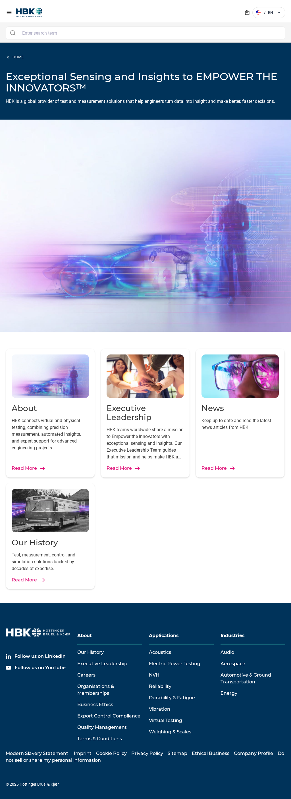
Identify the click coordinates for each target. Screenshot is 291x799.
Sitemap (177, 753)
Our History (90, 652)
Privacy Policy (147, 753)
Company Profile (253, 753)
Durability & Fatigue (172, 697)
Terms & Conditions (99, 738)
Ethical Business (210, 753)
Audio (227, 652)
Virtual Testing (165, 720)
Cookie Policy (111, 753)
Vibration (159, 709)
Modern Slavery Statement (37, 753)
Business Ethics (95, 704)
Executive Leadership (102, 663)
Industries (233, 635)
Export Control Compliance (108, 716)
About (84, 635)
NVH (154, 675)
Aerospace (233, 663)
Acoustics (160, 652)
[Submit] (12, 33)
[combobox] (145, 32)
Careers (86, 675)
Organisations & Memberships (95, 690)
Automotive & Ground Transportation (246, 678)
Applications (164, 635)
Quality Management (102, 727)
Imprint (83, 753)
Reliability (160, 686)
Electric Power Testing (174, 663)
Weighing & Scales (170, 732)
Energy (229, 693)
